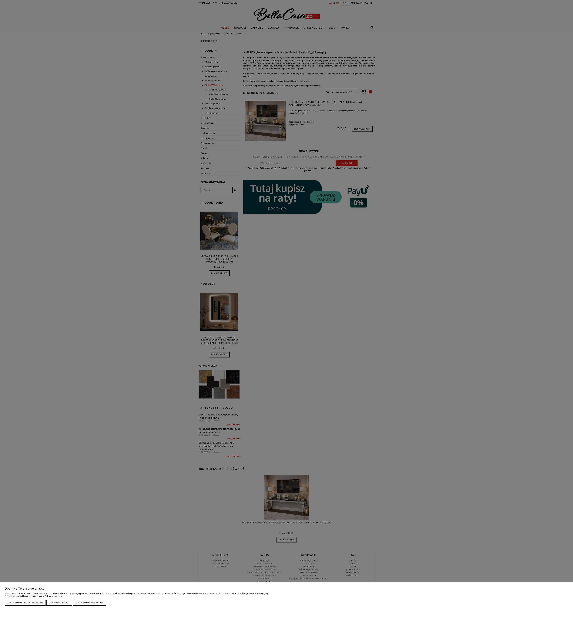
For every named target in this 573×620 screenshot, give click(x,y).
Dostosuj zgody (59, 602)
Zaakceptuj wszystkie (89, 602)
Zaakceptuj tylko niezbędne (25, 602)
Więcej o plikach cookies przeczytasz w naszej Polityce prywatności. (34, 596)
